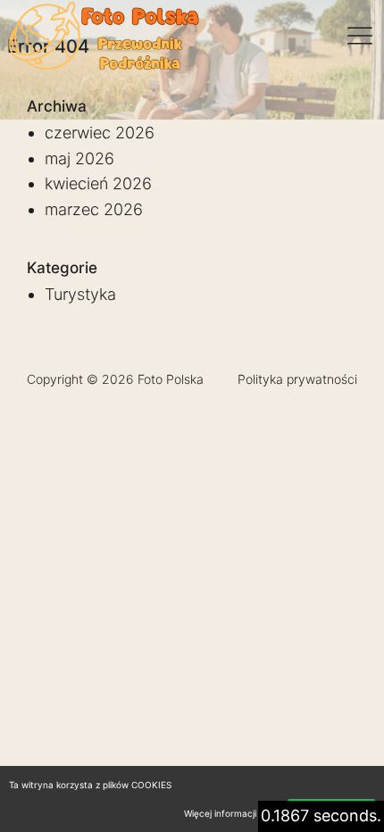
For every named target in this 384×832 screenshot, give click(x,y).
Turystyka (80, 294)
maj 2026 (79, 158)
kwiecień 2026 (98, 183)
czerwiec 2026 (99, 132)
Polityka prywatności (297, 379)
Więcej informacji (220, 813)
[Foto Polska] (105, 35)
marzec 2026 (94, 209)
